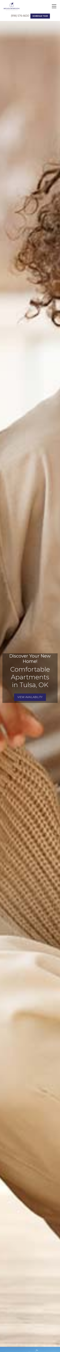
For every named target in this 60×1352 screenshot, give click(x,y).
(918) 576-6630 (20, 15)
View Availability (30, 697)
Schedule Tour (40, 16)
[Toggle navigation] (54, 6)
